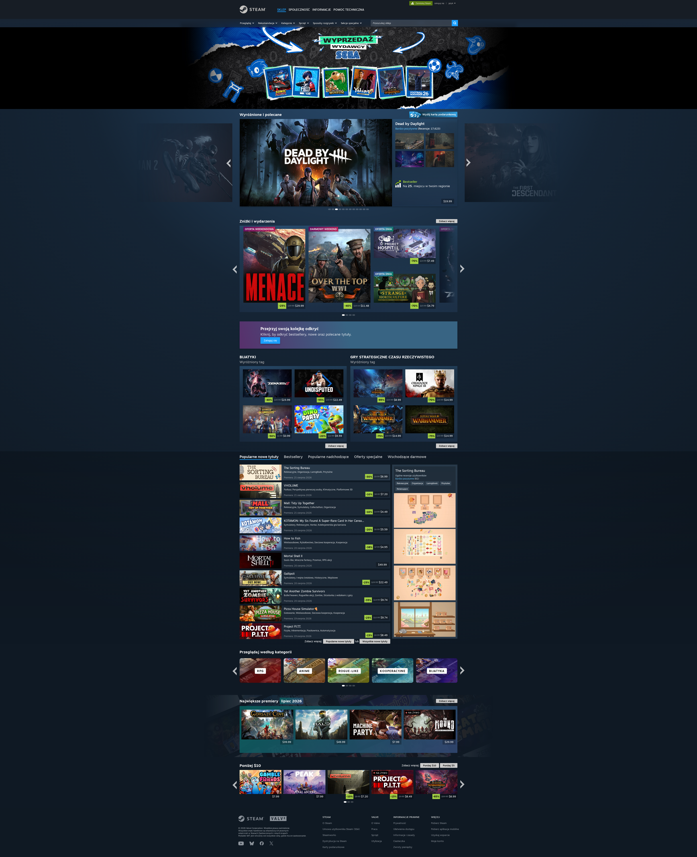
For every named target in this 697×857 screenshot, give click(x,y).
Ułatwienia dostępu (403, 829)
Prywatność (399, 823)
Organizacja (417, 483)
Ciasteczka (399, 841)
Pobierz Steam (439, 823)
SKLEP (281, 9)
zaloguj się (439, 3)
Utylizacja (376, 841)
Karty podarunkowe (333, 847)
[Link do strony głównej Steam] (253, 12)
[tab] (259, 457)
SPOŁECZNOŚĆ (299, 9)
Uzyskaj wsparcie (440, 835)
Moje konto (437, 841)
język (451, 3)
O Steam (327, 823)
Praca (374, 829)
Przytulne (445, 483)
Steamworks (329, 835)
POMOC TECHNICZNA (348, 9)
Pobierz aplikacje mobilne (445, 829)
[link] (274, 269)
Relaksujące (402, 489)
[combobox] (411, 23)
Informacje (321, 9)
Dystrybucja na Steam (335, 841)
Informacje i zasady (404, 835)
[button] (247, 23)
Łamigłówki (432, 483)
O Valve (375, 823)
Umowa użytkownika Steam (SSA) (341, 829)
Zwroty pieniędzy (402, 847)
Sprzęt (374, 835)
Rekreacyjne (402, 483)
